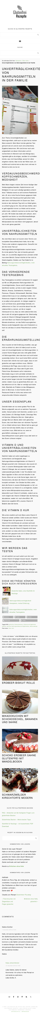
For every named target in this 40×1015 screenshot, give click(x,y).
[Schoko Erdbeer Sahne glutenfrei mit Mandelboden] (20, 752)
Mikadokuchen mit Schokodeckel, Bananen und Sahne (20, 719)
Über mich (25, 60)
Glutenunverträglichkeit (30, 624)
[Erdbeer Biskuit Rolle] (20, 680)
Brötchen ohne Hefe (16, 866)
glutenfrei (11, 624)
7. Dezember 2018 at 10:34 (9, 929)
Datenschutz (15, 1011)
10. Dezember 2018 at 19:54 (13, 965)
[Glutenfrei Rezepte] (20, 23)
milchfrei (9, 626)
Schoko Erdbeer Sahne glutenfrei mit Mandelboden (19, 758)
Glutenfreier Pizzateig (23, 895)
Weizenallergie (33, 626)
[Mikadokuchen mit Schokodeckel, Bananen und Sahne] (20, 713)
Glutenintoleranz (18, 624)
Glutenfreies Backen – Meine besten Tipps (16, 819)
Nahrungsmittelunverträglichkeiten (20, 626)
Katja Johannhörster (12, 963)
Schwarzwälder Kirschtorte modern (17, 796)
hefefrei (4, 626)
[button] (8, 617)
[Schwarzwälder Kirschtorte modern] (20, 792)
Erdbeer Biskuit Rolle (18, 682)
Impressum (25, 1011)
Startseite (18, 60)
